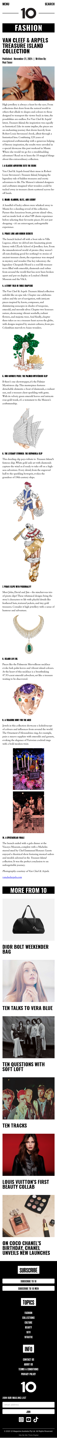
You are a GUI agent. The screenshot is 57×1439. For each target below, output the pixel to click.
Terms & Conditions (28, 1369)
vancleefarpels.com (12, 877)
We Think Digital (31, 1435)
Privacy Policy (28, 1374)
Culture (28, 1322)
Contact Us (28, 1359)
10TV (28, 1332)
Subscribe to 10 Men (28, 1288)
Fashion (28, 1312)
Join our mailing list (14, 1398)
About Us (28, 1364)
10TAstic (28, 1337)
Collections (28, 1317)
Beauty (28, 1327)
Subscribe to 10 (28, 1281)
